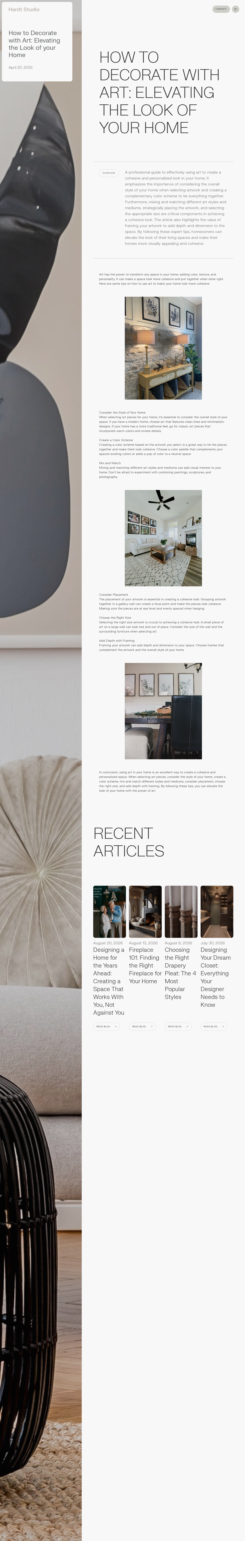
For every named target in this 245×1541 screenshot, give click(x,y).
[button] (235, 9)
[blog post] (109, 913)
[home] (23, 9)
